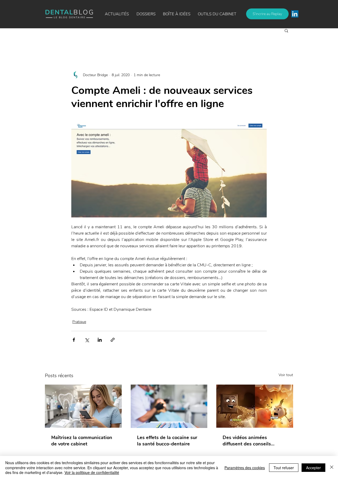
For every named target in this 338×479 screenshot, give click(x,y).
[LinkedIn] (294, 13)
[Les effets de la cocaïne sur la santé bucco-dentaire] (169, 406)
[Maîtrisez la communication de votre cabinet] (83, 406)
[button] (176, 14)
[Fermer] (331, 467)
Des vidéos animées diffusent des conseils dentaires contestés (247, 440)
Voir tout (286, 374)
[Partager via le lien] (112, 339)
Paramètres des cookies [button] (244, 467)
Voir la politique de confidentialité (91, 472)
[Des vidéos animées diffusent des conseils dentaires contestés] (254, 406)
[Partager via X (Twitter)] (86, 339)
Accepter (313, 467)
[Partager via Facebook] (73, 339)
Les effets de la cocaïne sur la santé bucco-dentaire (167, 440)
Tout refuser (284, 467)
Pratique (79, 321)
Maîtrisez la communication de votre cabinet (81, 440)
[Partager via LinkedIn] (99, 339)
